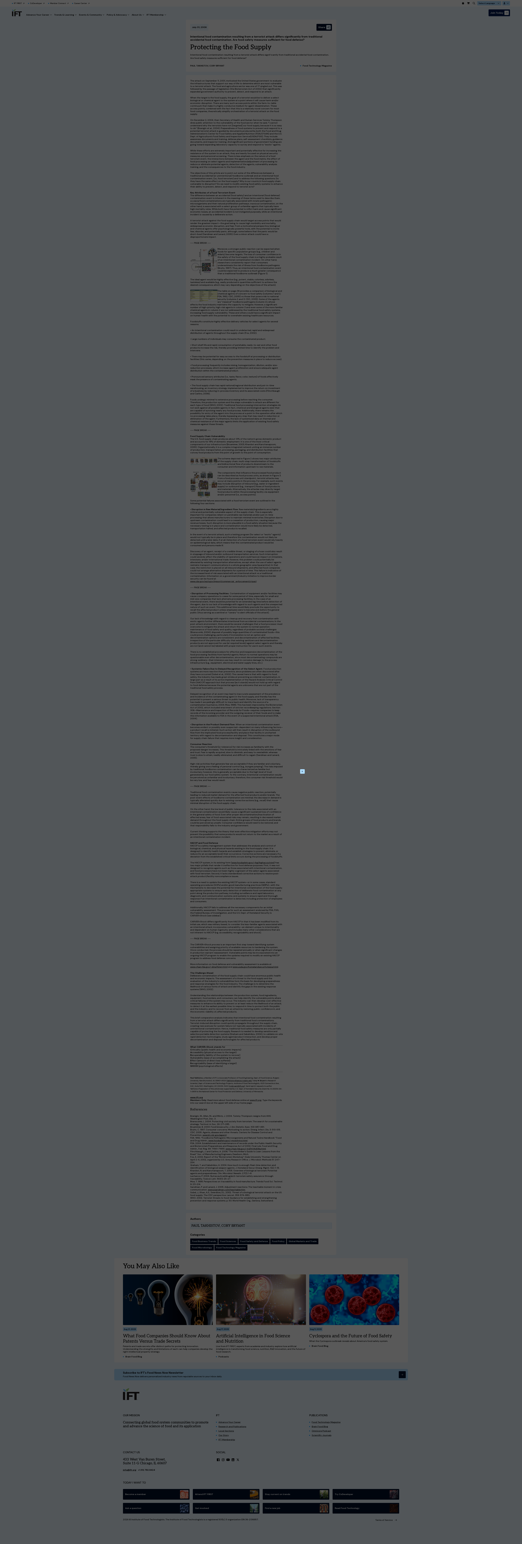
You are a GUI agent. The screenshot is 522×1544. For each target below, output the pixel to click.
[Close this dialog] (302, 771)
